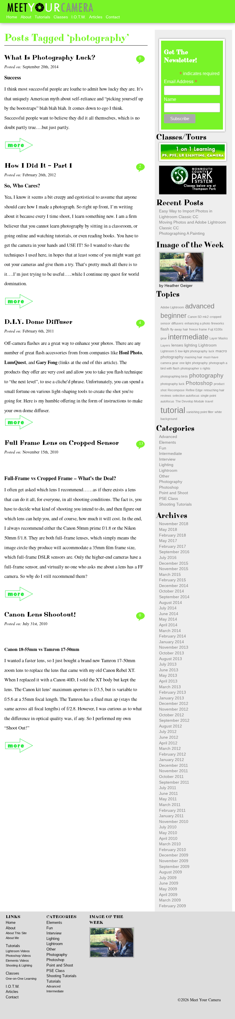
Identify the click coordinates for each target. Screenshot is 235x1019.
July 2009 (168, 877)
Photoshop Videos (18, 955)
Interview (167, 459)
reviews (165, 395)
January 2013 (171, 698)
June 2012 (168, 737)
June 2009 (168, 883)
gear (163, 338)
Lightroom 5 (168, 351)
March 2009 (170, 900)
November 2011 (173, 770)
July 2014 (168, 608)
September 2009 (174, 866)
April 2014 (168, 625)
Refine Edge (194, 390)
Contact (113, 17)
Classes (61, 17)
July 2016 (168, 557)
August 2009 (170, 872)
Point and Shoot (173, 492)
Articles (95, 17)
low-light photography (192, 351)
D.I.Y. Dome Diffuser (38, 322)
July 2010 (168, 827)
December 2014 (173, 585)
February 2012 (172, 754)
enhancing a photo (197, 323)
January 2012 (171, 759)
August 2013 (170, 658)
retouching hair (214, 390)
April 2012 (168, 743)
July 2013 (168, 664)
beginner (173, 315)
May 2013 (168, 675)
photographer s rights (195, 368)
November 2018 (173, 523)
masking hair (193, 357)
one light (185, 363)
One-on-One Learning (21, 978)
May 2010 (168, 832)
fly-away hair (179, 329)
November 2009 (173, 860)
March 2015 (170, 574)
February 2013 (172, 692)
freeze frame (198, 329)
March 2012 (170, 748)
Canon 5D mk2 (198, 316)
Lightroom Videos (18, 951)
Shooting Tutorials (175, 504)
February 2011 (172, 810)
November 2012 (173, 709)
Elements (167, 442)
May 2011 (168, 799)
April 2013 (168, 681)
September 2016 (174, 551)
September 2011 (174, 782)
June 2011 (168, 793)
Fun (162, 448)
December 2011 (173, 765)
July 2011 (167, 787)
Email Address (180, 81)
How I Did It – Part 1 (38, 165)
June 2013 (168, 670)
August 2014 (170, 602)
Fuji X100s (215, 329)
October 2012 (171, 715)
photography (206, 375)
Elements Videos (17, 960)
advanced (199, 306)
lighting (190, 345)
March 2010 (170, 844)
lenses (177, 345)
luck (211, 351)
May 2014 (168, 619)
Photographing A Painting (182, 233)
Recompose (176, 390)
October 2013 (171, 653)
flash (164, 329)
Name (170, 99)
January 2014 (171, 641)
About (26, 17)
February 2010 (172, 849)
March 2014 (170, 630)
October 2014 (171, 591)
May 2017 (168, 540)
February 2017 (172, 546)
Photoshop (199, 383)
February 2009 (172, 905)
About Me (12, 938)
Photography (170, 481)
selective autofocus (186, 395)
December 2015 (173, 563)
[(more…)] (19, 145)
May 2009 (168, 889)
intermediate (188, 337)
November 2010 (173, 821)
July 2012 (168, 731)
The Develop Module (189, 401)
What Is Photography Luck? (49, 57)
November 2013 (173, 647)
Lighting (166, 464)
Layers (165, 345)
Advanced (168, 436)
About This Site (16, 933)
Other (164, 476)
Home (11, 17)
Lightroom (207, 345)
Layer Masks (218, 338)
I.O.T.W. (78, 17)
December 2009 (173, 855)
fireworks (217, 323)
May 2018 (168, 529)
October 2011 (171, 776)
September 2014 (174, 596)
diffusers (177, 323)
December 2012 (173, 703)
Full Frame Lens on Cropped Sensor (61, 443)
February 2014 (172, 636)
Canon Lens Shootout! (40, 614)
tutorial (172, 410)
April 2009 (168, 894)
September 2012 (174, 720)
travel (209, 401)
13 (141, 443)
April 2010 (168, 838)
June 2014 (168, 613)
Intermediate (170, 453)
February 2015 (172, 580)
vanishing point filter (200, 412)
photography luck (172, 384)
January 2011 (171, 815)
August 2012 (170, 726)
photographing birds (174, 376)
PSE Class (168, 498)
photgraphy (200, 363)
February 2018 (172, 535)
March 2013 (170, 686)
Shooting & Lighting (19, 965)
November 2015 (173, 568)
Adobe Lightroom (172, 307)
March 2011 (170, 804)
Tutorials (42, 17)
